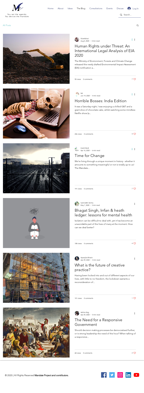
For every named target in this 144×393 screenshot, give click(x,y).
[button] (137, 25)
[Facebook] (104, 375)
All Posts (7, 25)
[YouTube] (136, 375)
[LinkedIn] (128, 375)
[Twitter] (112, 375)
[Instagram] (120, 375)
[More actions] (135, 39)
